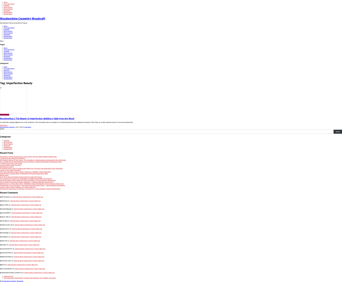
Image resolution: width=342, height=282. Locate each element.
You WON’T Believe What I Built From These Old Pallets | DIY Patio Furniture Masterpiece (28, 180)
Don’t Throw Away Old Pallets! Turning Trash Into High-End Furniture (21, 177)
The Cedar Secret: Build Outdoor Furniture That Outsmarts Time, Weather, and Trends (30, 278)
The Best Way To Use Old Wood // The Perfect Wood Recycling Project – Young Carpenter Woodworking (32, 185)
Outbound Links (8, 276)
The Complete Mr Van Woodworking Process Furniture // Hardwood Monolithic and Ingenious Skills (31, 162)
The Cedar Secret (9, 4)
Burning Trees (4, 175)
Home (5, 2)
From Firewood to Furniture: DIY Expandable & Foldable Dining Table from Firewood (26, 179)
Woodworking (8, 14)
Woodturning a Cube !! (7, 167)
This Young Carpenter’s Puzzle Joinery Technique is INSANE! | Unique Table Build (25, 172)
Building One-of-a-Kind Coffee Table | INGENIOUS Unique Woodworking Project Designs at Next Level (32, 184)
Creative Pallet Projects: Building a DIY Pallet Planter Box (18, 187)
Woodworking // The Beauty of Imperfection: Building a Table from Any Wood (37, 118)
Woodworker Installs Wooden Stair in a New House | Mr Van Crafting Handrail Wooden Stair (28, 157)
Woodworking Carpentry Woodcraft (22, 18)
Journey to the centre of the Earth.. (10, 170)
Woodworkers (8, 12)
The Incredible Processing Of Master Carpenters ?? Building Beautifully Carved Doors (26, 182)
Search (2, 129)
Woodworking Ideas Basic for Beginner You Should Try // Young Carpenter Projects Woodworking (30, 189)
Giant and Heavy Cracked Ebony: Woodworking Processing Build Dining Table (24, 173)
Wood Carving (8, 7)
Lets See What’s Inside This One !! (11, 165)
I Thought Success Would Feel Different (12, 158)
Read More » (4, 125)
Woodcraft (7, 11)
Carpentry (7, 5)
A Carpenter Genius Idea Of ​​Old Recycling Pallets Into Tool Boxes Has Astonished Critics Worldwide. (31, 168)
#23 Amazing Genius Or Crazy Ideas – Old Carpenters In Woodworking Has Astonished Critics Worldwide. (33, 160)
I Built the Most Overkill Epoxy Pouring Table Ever (27, 197)
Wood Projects (8, 9)
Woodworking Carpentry (7, 127)
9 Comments (27, 127)
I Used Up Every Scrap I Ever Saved (11, 163)
